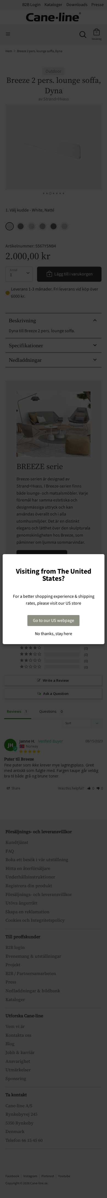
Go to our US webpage (53, 621)
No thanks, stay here (53, 634)
